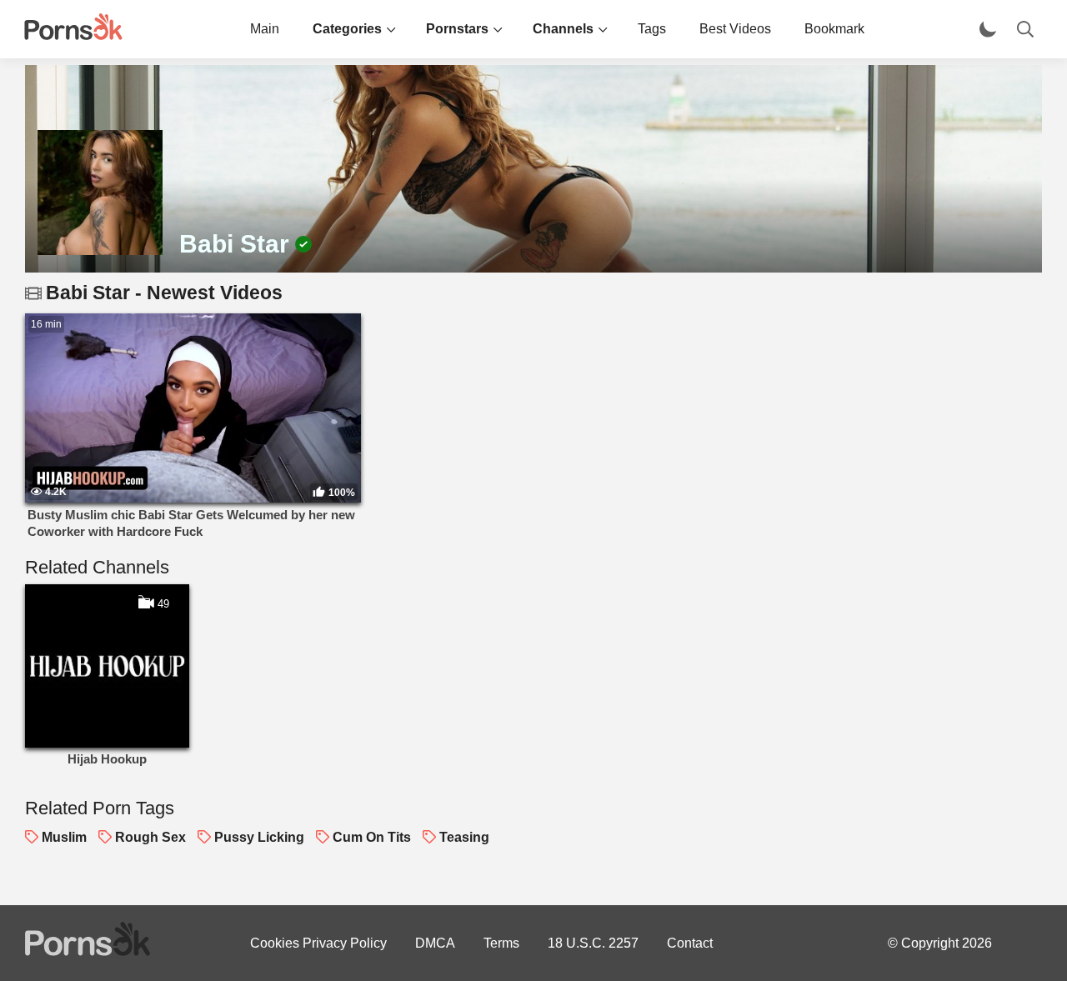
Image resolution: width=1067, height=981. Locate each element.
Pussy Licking (259, 837)
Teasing (464, 837)
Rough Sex (150, 837)
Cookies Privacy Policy (318, 943)
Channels (563, 29)
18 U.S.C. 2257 (593, 943)
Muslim (64, 837)
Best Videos (735, 29)
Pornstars (457, 29)
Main (264, 29)
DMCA (435, 943)
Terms (501, 943)
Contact (690, 943)
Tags (652, 29)
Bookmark (834, 29)
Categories (347, 29)
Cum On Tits (372, 837)
